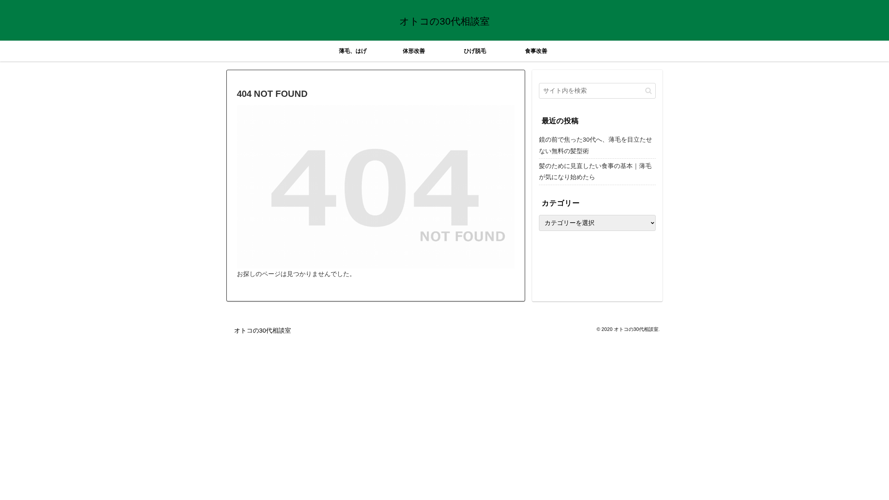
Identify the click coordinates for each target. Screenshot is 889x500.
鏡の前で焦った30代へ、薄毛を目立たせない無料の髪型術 (595, 145)
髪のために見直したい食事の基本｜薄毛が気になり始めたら (595, 171)
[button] (648, 91)
